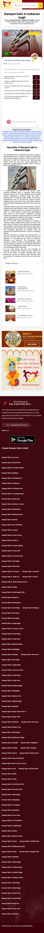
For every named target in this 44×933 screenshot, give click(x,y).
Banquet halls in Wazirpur (10, 914)
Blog (24, 930)
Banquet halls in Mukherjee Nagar (13, 737)
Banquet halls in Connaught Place (13, 494)
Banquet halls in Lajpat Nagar (11, 623)
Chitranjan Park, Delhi (26, 291)
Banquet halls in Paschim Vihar (12, 789)
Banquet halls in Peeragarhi (11, 805)
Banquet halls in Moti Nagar (11, 732)
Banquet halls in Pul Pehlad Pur (12, 820)
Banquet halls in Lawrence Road (12, 628)
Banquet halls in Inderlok (30, 571)
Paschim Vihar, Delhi (26, 273)
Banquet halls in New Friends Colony (14, 763)
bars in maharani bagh (10, 135)
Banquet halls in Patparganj (10, 800)
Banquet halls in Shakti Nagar (11, 862)
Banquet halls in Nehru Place (29, 753)
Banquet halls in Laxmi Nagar (11, 634)
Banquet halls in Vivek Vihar (11, 909)
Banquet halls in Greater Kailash (12, 545)
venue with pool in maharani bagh (27, 141)
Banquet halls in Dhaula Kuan (11, 509)
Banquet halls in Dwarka (9, 519)
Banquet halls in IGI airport (10, 571)
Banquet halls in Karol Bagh (11, 608)
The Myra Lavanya (24, 299)
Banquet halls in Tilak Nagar (11, 883)
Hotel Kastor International (22, 288)
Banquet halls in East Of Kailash (12, 525)
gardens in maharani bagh (23, 138)
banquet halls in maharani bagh (13, 131)
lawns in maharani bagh (27, 135)
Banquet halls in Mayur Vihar (11, 717)
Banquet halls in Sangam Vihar (29, 851)
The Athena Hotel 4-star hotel (17, 60)
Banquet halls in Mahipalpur (11, 649)
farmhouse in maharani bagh (24, 137)
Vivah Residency (24, 271)
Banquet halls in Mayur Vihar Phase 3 (14, 711)
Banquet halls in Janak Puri (10, 577)
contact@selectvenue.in (18, 425)
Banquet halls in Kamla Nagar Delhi (13, 592)
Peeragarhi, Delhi (25, 317)
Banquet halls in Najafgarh (29, 743)
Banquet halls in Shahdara (10, 857)
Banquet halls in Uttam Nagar (11, 888)
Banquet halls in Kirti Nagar (10, 618)
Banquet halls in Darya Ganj (10, 499)
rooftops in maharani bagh (11, 133)
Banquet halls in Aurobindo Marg (12, 468)
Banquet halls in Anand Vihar (11, 462)
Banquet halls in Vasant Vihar (11, 898)
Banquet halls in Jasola (30, 577)
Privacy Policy (16, 930)
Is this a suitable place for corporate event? (17, 87)
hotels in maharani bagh (33, 131)
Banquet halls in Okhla (9, 774)
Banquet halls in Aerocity (10, 457)
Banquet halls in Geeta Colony (12, 535)
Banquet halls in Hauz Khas (11, 566)
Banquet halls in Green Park (11, 551)
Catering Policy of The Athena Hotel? (18, 90)
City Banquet (22, 306)
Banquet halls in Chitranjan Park (12, 488)
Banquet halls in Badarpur (10, 473)
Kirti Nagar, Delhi (25, 308)
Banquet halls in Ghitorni (10, 540)
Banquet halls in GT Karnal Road (12, 556)
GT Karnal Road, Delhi (26, 301)
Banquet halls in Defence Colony (13, 504)
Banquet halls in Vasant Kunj (11, 893)
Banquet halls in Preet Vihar (11, 815)
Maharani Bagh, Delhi (13, 64)
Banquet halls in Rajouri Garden (12, 836)
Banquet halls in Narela (9, 753)
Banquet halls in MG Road (29, 722)
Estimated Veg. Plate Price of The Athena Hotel (16, 77)
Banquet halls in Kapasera (10, 597)
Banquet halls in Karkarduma (11, 602)
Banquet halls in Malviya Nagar (12, 701)
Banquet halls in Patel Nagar (11, 794)
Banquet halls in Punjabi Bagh (11, 826)
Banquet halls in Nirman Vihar (28, 768)
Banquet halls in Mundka (10, 743)
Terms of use (6, 930)
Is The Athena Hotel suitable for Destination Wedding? (16, 97)
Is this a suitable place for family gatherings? (16, 82)
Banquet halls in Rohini (9, 841)
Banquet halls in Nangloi (10, 748)
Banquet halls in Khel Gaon (10, 613)
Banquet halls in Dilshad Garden (12, 514)
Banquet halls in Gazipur (10, 530)
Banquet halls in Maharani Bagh (12, 644)
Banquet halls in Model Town (11, 727)
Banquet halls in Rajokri (9, 831)
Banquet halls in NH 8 (9, 768)
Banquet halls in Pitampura (10, 810)
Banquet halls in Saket (9, 851)
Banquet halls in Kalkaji (9, 587)
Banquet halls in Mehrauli (10, 722)
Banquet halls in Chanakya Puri (12, 478)
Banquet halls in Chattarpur (11, 483)
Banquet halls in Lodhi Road (11, 639)
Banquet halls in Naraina (28, 748)
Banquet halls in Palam (9, 779)
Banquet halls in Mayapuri (10, 706)
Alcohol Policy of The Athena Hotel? (17, 93)
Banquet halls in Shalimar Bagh (12, 867)
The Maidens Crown (25, 315)
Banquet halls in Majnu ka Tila (11, 696)
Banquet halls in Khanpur (31, 608)
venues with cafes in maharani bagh (25, 140)
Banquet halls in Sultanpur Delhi (12, 877)
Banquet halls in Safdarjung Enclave (13, 846)
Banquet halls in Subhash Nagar (12, 872)
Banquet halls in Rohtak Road (29, 841)
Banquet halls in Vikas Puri (10, 903)
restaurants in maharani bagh (31, 133)
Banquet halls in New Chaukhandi (13, 758)
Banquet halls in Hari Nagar (10, 561)
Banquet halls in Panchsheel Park (13, 784)
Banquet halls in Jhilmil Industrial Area (14, 582)
